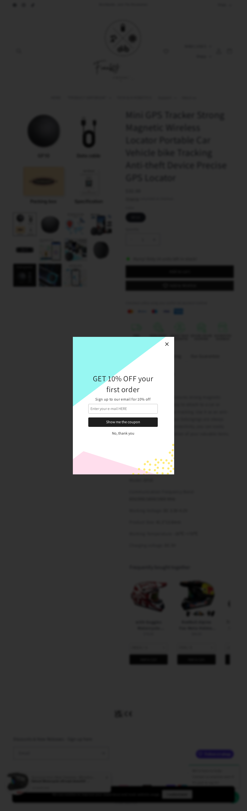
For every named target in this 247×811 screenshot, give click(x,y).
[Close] (167, 344)
